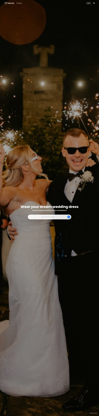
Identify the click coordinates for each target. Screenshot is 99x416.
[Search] (68, 217)
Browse (20, 3)
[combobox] (49, 217)
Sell (89, 3)
